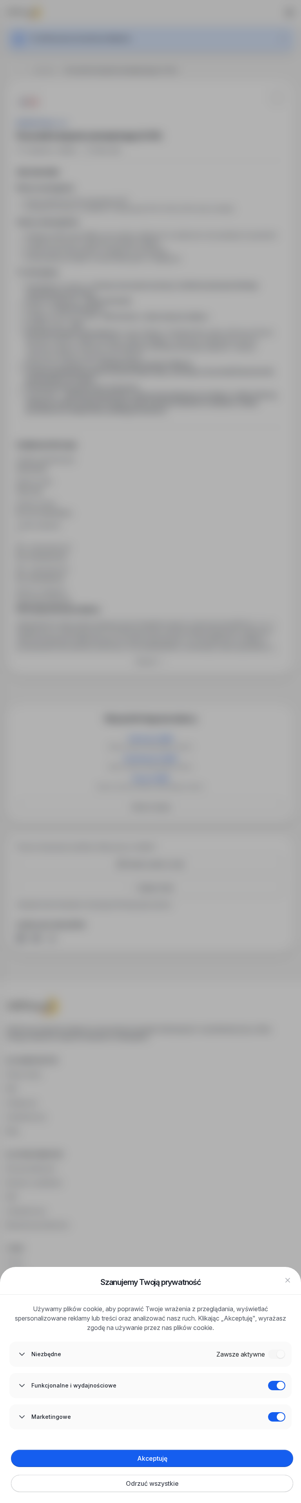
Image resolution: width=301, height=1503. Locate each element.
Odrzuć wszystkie (152, 1483)
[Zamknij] (288, 1280)
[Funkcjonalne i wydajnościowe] (276, 1385)
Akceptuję (152, 1458)
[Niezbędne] (276, 1354)
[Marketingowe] (276, 1417)
